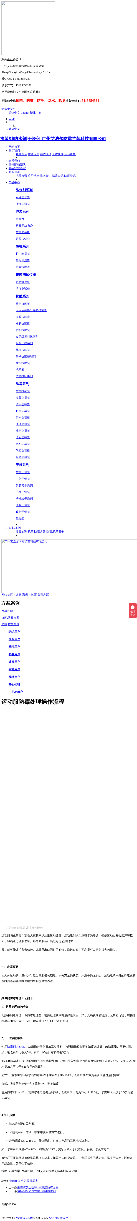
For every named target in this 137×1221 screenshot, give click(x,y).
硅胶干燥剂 (23, 505)
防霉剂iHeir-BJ (16, 1046)
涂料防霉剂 (23, 430)
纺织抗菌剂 (23, 330)
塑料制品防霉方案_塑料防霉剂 (36, 1191)
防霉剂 (34, 1180)
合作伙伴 (58, 154)
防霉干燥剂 (23, 472)
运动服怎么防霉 (19, 1180)
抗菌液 (20, 369)
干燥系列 (22, 465)
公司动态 (33, 175)
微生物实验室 (17, 168)
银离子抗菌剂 (24, 343)
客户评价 (45, 154)
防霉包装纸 (23, 232)
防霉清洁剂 (23, 260)
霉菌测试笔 (23, 282)
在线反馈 (33, 154)
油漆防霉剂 (23, 424)
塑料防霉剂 (23, 443)
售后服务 (70, 154)
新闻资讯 (14, 172)
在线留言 (21, 154)
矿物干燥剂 (23, 492)
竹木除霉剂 (23, 253)
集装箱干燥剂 (24, 485)
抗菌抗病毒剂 (24, 376)
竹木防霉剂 (23, 410)
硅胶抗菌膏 (23, 316)
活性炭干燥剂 (24, 498)
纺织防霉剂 (23, 404)
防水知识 (45, 175)
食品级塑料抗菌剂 (27, 336)
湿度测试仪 (23, 288)
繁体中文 (35, 112)
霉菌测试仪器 (26, 275)
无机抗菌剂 (23, 349)
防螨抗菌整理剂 (26, 356)
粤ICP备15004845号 (102, 1197)
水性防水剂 (23, 197)
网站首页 (14, 146)
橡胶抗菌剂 (23, 323)
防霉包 (20, 518)
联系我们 (14, 160)
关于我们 (14, 150)
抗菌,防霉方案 (37, 531)
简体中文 (7, 108)
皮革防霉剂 (23, 397)
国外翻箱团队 (17, 164)
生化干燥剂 (23, 478)
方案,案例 (15, 527)
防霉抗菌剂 (23, 391)
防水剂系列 (24, 190)
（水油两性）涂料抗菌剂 (31, 310)
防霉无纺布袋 (24, 225)
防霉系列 (22, 384)
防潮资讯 (70, 175)
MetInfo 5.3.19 (24, 1217)
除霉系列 (22, 246)
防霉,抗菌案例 (55, 531)
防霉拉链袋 (23, 238)
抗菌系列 (22, 296)
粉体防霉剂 (23, 457)
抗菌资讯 (21, 175)
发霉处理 (21, 531)
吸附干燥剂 (23, 511)
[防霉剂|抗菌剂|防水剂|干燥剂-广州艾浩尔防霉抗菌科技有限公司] (53, 138)
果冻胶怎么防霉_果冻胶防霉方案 (38, 1187)
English (25, 112)
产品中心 (14, 182)
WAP (12, 119)
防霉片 (20, 219)
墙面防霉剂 (23, 437)
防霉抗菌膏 (23, 267)
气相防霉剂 (23, 450)
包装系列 (22, 211)
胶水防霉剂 (23, 417)
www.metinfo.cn (58, 1217)
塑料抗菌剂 (23, 303)
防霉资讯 (58, 175)
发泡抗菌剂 (23, 363)
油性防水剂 (23, 203)
